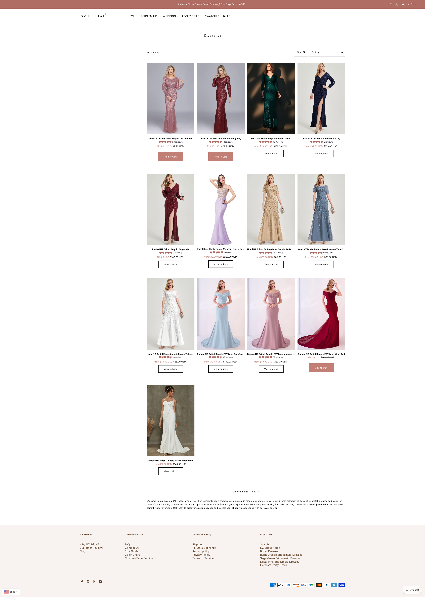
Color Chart (132, 554)
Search (264, 544)
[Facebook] (82, 582)
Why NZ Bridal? (89, 544)
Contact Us (132, 547)
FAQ (127, 544)
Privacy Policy (201, 554)
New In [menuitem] (133, 16)
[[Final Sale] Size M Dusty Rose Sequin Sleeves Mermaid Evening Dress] (171, 98)
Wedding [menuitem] (169, 16)
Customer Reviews (91, 547)
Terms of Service (203, 558)
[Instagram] (88, 582)
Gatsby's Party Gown (273, 565)
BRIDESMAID (149, 16)
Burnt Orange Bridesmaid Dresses (281, 554)
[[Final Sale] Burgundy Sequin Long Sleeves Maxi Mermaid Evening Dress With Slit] (171, 209)
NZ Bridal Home (270, 547)
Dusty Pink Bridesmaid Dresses (279, 561)
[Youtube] (100, 582)
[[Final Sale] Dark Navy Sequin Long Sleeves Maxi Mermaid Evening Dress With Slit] (321, 98)
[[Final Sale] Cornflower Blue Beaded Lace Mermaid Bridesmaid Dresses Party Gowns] (221, 314)
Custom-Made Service (139, 558)
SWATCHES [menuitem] (212, 16)
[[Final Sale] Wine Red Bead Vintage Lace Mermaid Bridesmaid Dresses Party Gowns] (321, 314)
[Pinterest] (94, 582)
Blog (82, 551)
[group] (171, 142)
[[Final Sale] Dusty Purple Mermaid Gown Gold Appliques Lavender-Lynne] (221, 209)
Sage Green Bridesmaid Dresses (280, 558)
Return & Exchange (204, 547)
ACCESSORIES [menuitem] (190, 16)
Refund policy (201, 551)
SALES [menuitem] (226, 16)
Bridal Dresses (269, 551)
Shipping (197, 544)
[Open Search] (391, 4)
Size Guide (131, 551)
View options (271, 153)
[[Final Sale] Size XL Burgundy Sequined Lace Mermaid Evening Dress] (221, 98)
